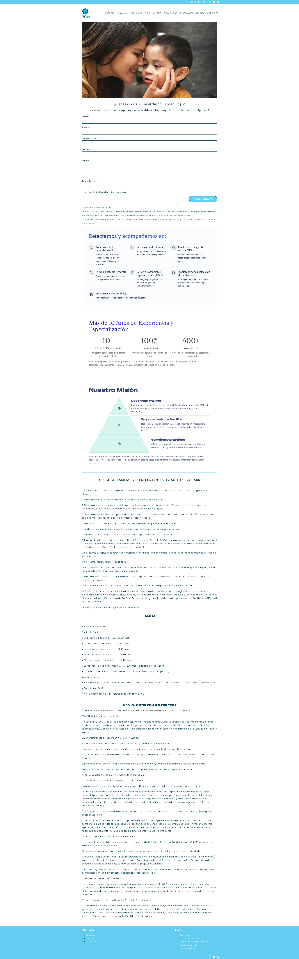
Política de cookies (188, 945)
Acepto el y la (105, 192)
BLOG (147, 13)
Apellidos (86, 127)
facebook (91, 935)
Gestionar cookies (188, 948)
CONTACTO (212, 13)
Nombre (85, 117)
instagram (91, 941)
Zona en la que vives (91, 181)
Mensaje (85, 160)
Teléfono (86, 149)
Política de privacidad (190, 938)
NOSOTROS (110, 13)
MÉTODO (157, 13)
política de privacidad (116, 192)
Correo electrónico (90, 138)
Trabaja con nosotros (192, 13)
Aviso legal (185, 935)
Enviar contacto (203, 199)
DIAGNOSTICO (170, 13)
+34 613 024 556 (197, 2)
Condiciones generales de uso (194, 941)
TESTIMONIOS (135, 13)
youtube (90, 938)
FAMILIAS (122, 13)
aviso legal (98, 192)
